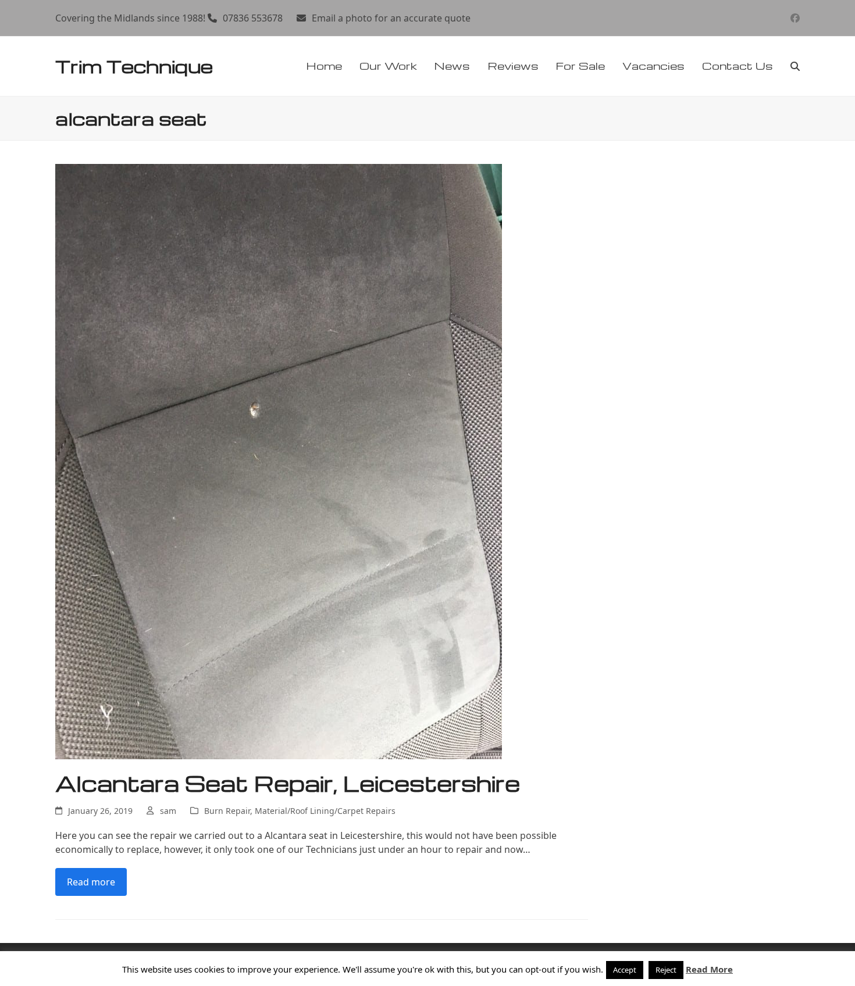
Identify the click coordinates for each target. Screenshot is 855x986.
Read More (709, 969)
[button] (795, 66)
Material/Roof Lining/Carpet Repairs (325, 810)
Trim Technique (134, 66)
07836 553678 (253, 18)
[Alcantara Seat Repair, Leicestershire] (278, 460)
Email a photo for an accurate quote (391, 18)
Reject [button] (666, 969)
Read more (91, 882)
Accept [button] (624, 969)
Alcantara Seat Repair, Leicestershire (287, 783)
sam (168, 810)
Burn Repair (227, 810)
